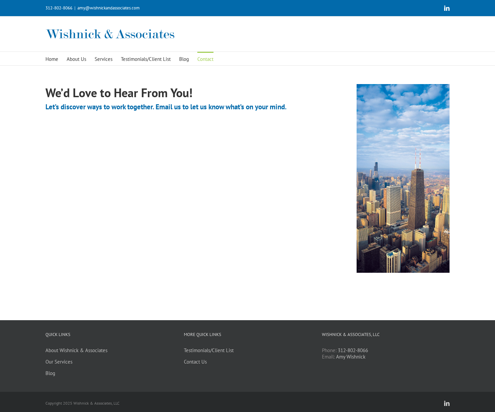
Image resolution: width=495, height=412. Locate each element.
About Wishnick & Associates (76, 350)
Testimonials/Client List (209, 350)
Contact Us (195, 362)
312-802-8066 (353, 350)
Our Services (58, 362)
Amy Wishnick (350, 356)
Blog (50, 373)
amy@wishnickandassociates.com (108, 8)
